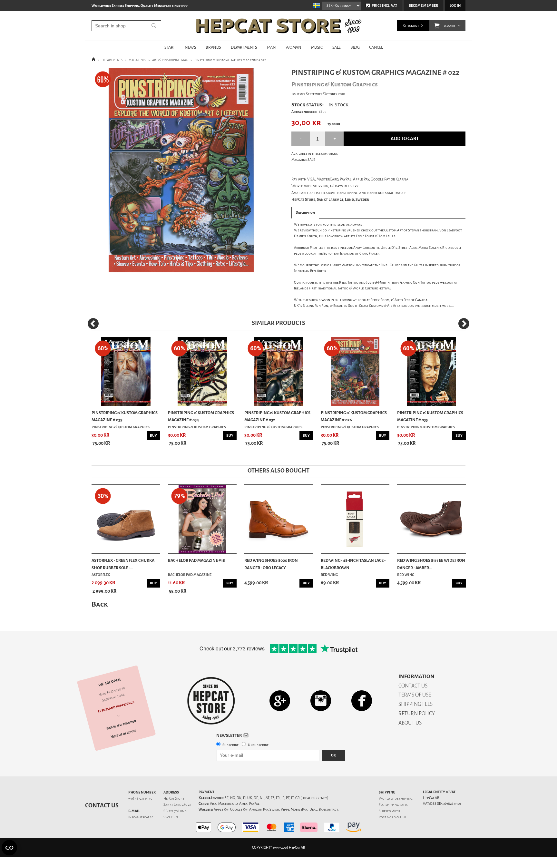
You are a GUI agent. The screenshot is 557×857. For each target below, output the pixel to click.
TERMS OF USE (414, 694)
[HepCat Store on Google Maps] (279, 700)
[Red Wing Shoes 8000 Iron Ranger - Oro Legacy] (278, 519)
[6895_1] (181, 170)
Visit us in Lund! (123, 733)
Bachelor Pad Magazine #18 (196, 560)
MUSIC (317, 47)
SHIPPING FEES (415, 704)
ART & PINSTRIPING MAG (170, 60)
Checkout (411, 25)
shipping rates (396, 804)
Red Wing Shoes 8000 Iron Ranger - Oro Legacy (271, 564)
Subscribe (230, 745)
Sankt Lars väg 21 (177, 804)
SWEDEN (170, 817)
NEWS (190, 47)
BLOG (354, 47)
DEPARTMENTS (244, 47)
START (169, 47)
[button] (437, 25)
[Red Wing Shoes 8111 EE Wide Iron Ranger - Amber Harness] (431, 519)
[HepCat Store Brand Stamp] (211, 701)
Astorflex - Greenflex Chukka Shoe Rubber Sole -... (123, 564)
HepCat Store (173, 798)
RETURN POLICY (416, 713)
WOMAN (293, 47)
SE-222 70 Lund (175, 811)
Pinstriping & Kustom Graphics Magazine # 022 (230, 60)
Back (100, 604)
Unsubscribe (258, 745)
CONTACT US (412, 685)
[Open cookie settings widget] (9, 847)
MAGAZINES (137, 60)
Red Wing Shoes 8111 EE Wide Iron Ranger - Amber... (431, 564)
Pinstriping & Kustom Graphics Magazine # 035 (430, 416)
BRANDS (213, 47)
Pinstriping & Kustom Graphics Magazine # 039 (125, 416)
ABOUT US (410, 722)
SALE (336, 47)
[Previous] (93, 323)
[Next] (463, 323)
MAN (271, 47)
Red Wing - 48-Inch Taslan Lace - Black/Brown (353, 564)
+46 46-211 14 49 (140, 798)
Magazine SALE (303, 159)
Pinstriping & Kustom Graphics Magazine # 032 (277, 416)
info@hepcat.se (140, 817)
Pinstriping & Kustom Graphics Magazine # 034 (201, 416)
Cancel (376, 47)
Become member (423, 5)
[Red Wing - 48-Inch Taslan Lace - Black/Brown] (355, 519)
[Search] (154, 26)
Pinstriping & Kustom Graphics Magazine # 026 (354, 416)
